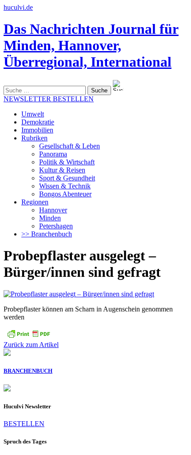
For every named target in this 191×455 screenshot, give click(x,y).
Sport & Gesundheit (67, 178)
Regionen (34, 202)
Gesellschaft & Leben (69, 146)
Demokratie (37, 122)
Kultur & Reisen (62, 170)
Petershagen (56, 226)
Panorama (53, 154)
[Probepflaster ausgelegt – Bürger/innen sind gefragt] (79, 294)
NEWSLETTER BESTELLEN (49, 99)
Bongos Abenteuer (65, 194)
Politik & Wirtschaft (67, 162)
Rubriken (34, 138)
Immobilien (37, 130)
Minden (50, 218)
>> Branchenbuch (46, 234)
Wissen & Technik (65, 186)
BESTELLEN (24, 423)
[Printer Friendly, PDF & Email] (28, 336)
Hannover (53, 210)
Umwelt (32, 114)
